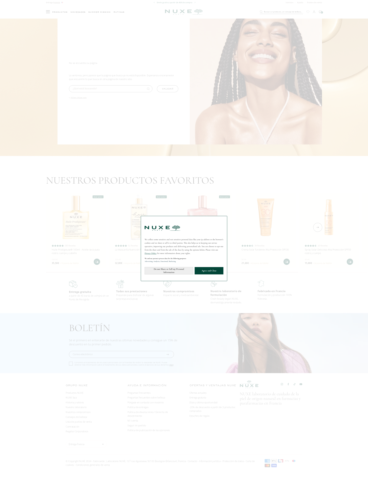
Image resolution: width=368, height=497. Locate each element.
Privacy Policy (151, 253)
